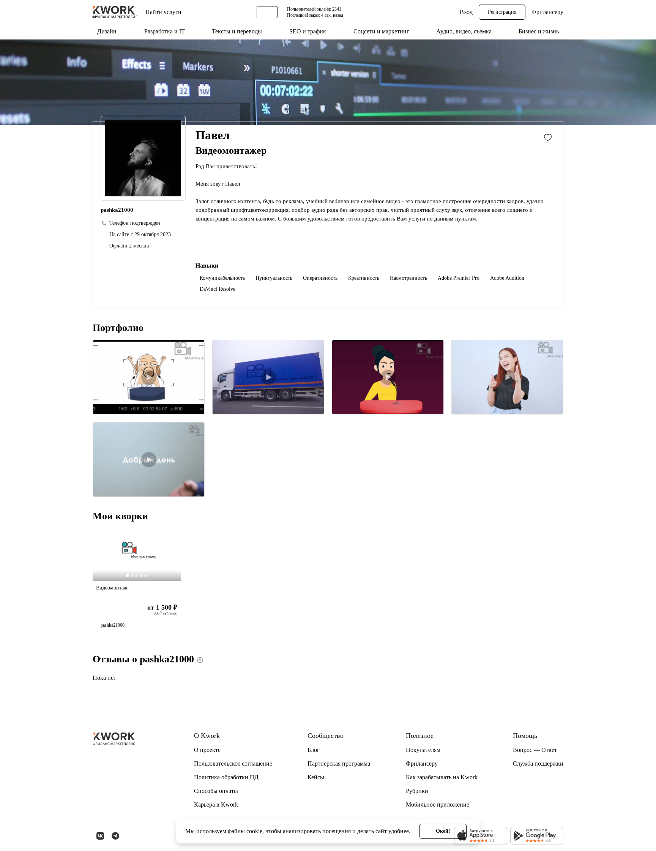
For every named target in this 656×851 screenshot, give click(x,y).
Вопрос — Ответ (535, 750)
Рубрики (417, 791)
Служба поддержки (538, 763)
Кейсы (316, 777)
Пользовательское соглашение (233, 763)
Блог (314, 750)
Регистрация (502, 12)
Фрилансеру (547, 12)
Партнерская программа (339, 763)
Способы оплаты (216, 791)
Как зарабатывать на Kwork (442, 777)
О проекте (207, 750)
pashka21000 (113, 625)
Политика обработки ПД (226, 777)
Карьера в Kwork (216, 804)
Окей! (443, 831)
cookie (254, 831)
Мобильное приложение (437, 804)
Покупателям (423, 750)
